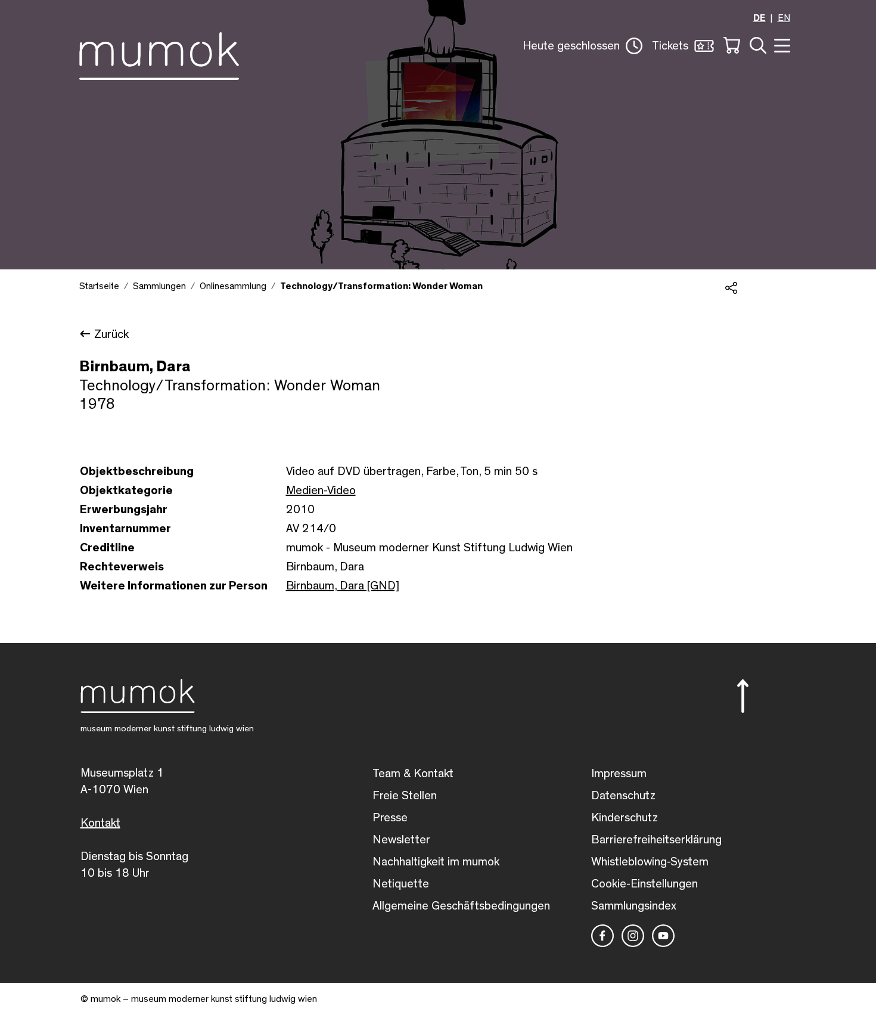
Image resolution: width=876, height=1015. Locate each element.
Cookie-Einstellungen (644, 884)
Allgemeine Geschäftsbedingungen (461, 906)
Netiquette (400, 884)
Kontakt (100, 823)
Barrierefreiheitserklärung (656, 840)
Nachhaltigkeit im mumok (435, 862)
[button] (582, 46)
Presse (390, 818)
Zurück (111, 334)
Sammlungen (159, 286)
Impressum (619, 774)
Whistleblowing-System (650, 862)
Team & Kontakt (412, 774)
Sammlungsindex (633, 906)
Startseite (99, 286)
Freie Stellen (404, 796)
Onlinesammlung (233, 286)
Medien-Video (321, 490)
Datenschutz (623, 796)
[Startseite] (159, 54)
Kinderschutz (624, 818)
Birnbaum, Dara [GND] (342, 586)
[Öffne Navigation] (780, 44)
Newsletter (401, 840)
